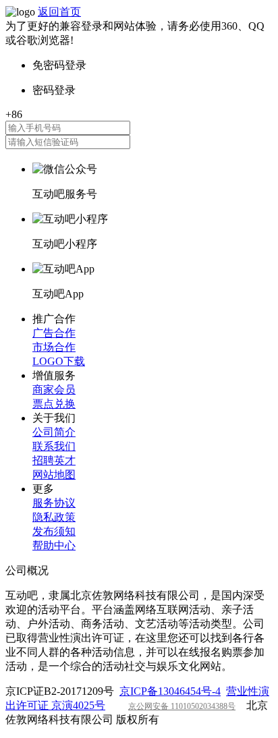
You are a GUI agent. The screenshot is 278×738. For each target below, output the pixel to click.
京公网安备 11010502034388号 (181, 706)
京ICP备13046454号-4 (170, 691)
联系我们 (54, 446)
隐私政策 (54, 517)
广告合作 (54, 333)
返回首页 (59, 12)
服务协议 (54, 503)
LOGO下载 (58, 361)
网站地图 (54, 474)
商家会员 (54, 389)
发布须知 (54, 531)
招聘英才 (54, 460)
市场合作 (54, 347)
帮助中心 (54, 545)
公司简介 (54, 432)
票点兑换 (54, 403)
